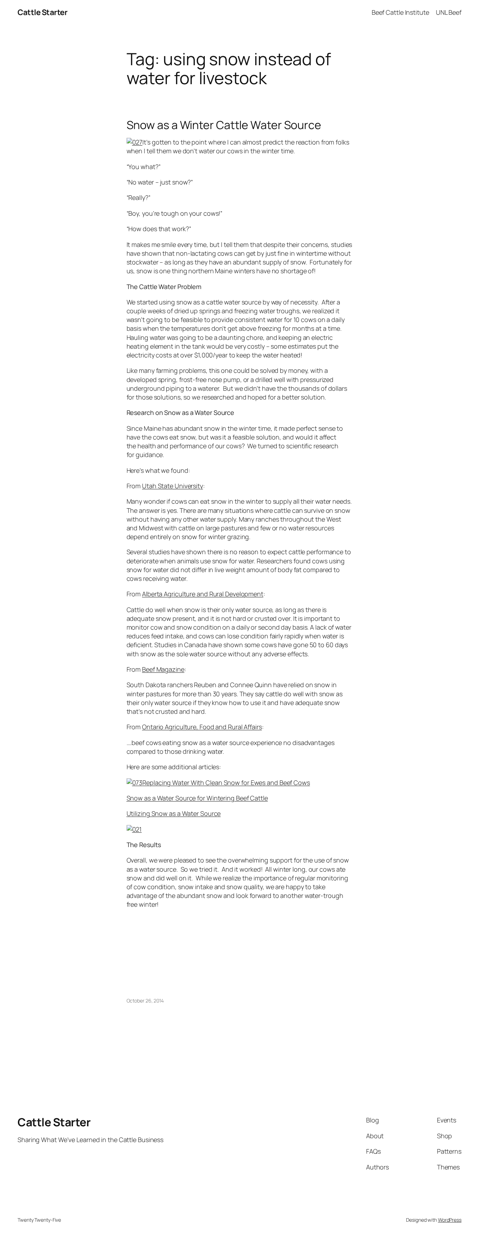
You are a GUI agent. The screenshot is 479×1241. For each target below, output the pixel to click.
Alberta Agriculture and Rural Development (202, 594)
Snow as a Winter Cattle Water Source (224, 125)
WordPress (449, 1219)
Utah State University (172, 486)
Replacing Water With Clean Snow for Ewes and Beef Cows (226, 782)
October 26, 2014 (145, 1000)
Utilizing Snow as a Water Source (174, 813)
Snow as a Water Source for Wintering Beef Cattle (197, 798)
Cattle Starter (42, 12)
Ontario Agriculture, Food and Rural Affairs (202, 727)
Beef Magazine (163, 669)
